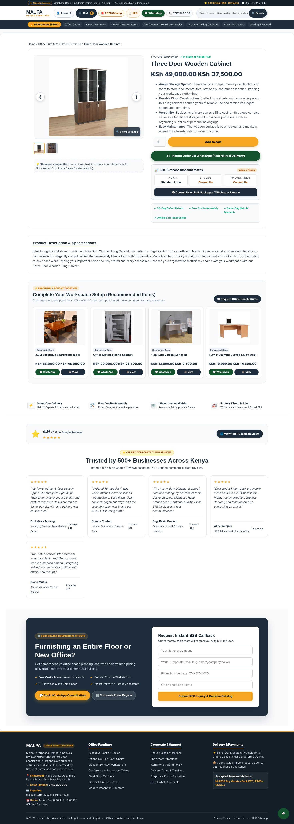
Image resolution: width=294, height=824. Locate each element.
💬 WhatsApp (47, 371)
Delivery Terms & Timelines (167, 770)
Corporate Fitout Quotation (168, 776)
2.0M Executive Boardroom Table (57, 355)
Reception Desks (234, 24)
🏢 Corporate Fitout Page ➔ (114, 695)
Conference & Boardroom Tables (163, 24)
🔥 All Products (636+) (44, 24)
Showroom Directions (164, 758)
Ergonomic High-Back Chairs (106, 758)
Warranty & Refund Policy (166, 764)
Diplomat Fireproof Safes (103, 782)
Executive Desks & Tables (104, 752)
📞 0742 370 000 (179, 13)
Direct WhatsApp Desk (165, 782)
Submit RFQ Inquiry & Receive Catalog (205, 696)
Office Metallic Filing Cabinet (113, 355)
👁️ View (73, 371)
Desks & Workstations (124, 24)
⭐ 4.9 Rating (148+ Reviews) (221, 2)
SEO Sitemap (260, 818)
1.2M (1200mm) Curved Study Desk (232, 355)
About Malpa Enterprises (166, 752)
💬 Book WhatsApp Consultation (62, 695)
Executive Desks (96, 24)
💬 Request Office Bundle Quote (237, 299)
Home (31, 44)
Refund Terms (241, 818)
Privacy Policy (221, 818)
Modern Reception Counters (106, 787)
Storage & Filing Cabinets (203, 24)
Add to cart (213, 142)
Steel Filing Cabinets (101, 776)
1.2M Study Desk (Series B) (169, 355)
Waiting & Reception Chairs (266, 24)
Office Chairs (72, 24)
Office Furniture (48, 44)
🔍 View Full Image (127, 131)
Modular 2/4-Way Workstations (107, 764)
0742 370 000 (58, 784)
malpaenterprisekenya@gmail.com (47, 794)
